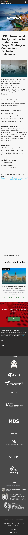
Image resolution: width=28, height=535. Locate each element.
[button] (4, 297)
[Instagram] (14, 532)
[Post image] (14, 276)
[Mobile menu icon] (25, 2)
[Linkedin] (16, 532)
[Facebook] (11, 532)
